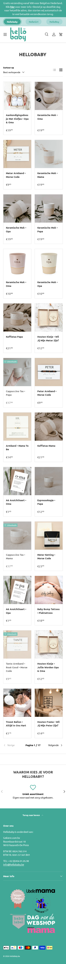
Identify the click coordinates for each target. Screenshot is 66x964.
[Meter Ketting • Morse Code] (49, 536)
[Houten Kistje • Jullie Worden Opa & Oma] (49, 644)
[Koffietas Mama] (49, 427)
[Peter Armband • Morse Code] (49, 372)
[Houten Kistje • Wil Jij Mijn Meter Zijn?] (49, 317)
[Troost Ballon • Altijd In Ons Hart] (17, 703)
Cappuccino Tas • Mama (15, 556)
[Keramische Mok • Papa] (49, 208)
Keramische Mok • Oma (47, 116)
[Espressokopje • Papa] (49, 481)
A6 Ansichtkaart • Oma (16, 502)
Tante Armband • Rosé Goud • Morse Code (16, 667)
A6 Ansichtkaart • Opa (16, 610)
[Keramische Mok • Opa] (17, 208)
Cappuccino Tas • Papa (15, 393)
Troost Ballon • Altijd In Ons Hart (16, 723)
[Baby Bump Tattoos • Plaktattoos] (49, 590)
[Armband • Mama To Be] (17, 427)
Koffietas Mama (46, 445)
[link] (13, 745)
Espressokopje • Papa (46, 502)
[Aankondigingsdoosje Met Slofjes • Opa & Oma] (17, 96)
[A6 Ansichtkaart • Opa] (17, 590)
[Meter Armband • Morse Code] (17, 154)
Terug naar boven (31, 815)
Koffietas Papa (14, 336)
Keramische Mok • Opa (16, 229)
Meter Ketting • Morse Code (46, 556)
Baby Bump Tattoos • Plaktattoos (48, 610)
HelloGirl (33, 21)
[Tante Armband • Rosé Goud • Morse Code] (17, 644)
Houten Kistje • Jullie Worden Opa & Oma (48, 667)
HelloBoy (54, 21)
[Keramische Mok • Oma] (49, 96)
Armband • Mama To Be (17, 447)
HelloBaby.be (14, 956)
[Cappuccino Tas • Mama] (17, 536)
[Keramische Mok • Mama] (49, 154)
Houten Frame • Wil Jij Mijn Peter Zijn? (48, 723)
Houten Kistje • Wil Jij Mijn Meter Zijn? (48, 338)
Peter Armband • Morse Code (46, 393)
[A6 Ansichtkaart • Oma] (17, 481)
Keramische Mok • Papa (47, 229)
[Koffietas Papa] (17, 317)
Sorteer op (8, 67)
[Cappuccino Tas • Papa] (17, 372)
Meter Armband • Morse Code (15, 174)
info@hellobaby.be (13, 864)
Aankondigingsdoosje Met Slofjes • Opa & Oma (17, 118)
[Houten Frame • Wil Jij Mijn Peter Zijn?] (49, 703)
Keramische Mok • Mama (47, 174)
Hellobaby (12, 21)
